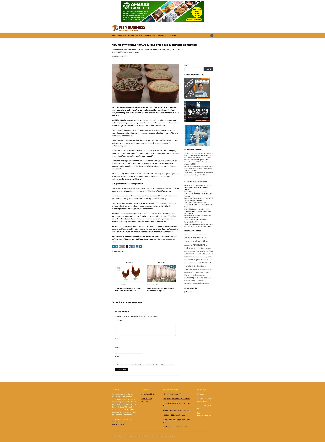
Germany (205, 257)
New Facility (205, 269)
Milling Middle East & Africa (173, 394)
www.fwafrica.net (118, 424)
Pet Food (203, 278)
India (197, 263)
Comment (119, 320)
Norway (203, 275)
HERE (120, 236)
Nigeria (199, 275)
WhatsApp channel (165, 239)
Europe (194, 251)
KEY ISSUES (121, 35)
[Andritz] (197, 145)
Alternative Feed (192, 234)
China (206, 248)
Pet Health (210, 278)
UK (199, 283)
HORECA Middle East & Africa (174, 415)
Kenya (203, 266)
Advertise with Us (148, 394)
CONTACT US (172, 35)
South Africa (200, 280)
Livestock (189, 269)
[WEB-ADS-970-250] (162, 21)
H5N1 (194, 263)
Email (117, 348)
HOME (114, 35)
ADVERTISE (160, 35)
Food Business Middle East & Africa (176, 410)
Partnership (189, 277)
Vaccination (206, 283)
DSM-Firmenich (188, 251)
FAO (207, 251)
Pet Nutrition (187, 280)
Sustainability (189, 283)
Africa (186, 234)
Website (118, 356)
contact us (188, 226)
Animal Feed (191, 237)
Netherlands (197, 269)
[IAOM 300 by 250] (197, 121)
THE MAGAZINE (149, 35)
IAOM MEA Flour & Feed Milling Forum (197, 185)
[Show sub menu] (125, 36)
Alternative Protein (201, 234)
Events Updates (201, 251)
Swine (196, 283)
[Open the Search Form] (211, 35)
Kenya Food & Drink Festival (194, 215)
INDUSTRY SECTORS (134, 35)
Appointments (188, 245)
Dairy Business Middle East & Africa (176, 399)
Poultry (194, 280)
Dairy (209, 248)
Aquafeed (198, 248)
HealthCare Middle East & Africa (175, 427)
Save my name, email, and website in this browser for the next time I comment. (145, 365)
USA (202, 283)
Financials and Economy (196, 257)
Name (117, 339)
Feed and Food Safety (201, 254)
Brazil (203, 248)
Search (186, 65)
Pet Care (197, 278)
